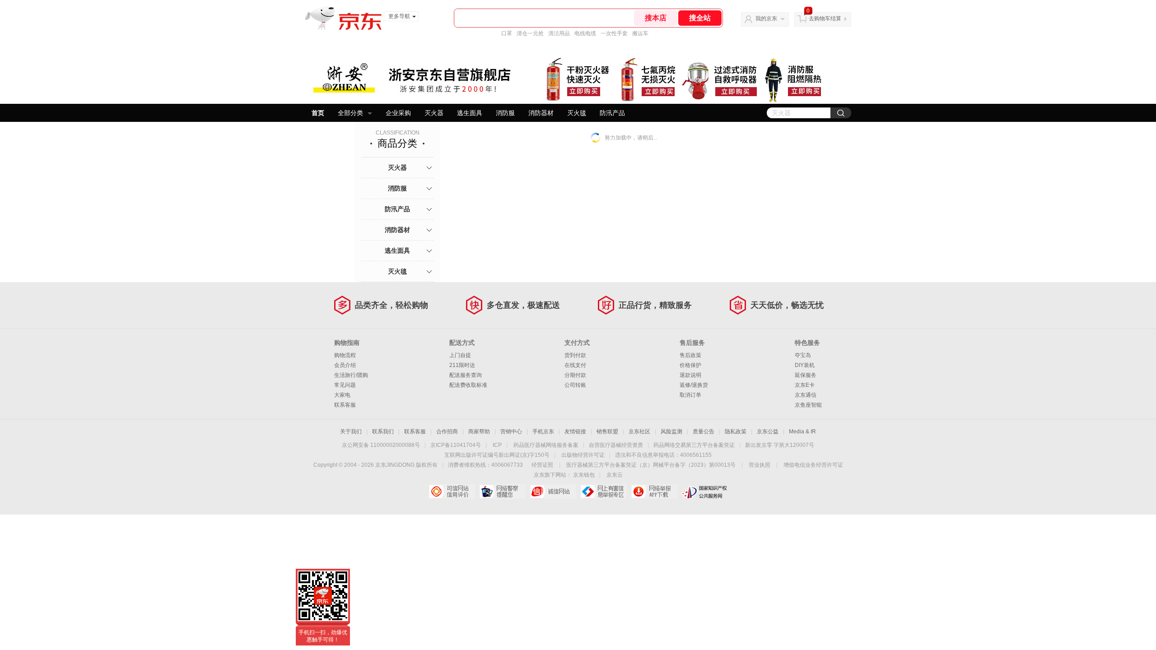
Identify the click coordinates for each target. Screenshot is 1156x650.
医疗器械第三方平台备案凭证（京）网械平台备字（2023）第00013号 (651, 465)
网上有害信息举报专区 (603, 491)
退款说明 (690, 375)
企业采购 (398, 112)
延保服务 (805, 375)
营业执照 (759, 465)
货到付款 (575, 355)
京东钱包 (584, 475)
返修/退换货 (694, 385)
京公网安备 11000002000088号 (381, 445)
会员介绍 (345, 365)
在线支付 (575, 365)
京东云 (614, 475)
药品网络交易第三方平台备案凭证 (694, 445)
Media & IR (802, 431)
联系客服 (345, 405)
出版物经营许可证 (583, 455)
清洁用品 (559, 33)
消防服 (505, 112)
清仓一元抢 (530, 33)
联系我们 (383, 431)
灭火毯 (576, 112)
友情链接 (575, 431)
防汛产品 (612, 112)
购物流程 (345, 355)
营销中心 (511, 431)
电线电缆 (585, 33)
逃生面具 (469, 112)
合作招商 (447, 431)
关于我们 (351, 431)
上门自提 (460, 355)
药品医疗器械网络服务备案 (545, 445)
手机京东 (543, 431)
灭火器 (433, 112)
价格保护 (690, 365)
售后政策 (690, 355)
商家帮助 (479, 431)
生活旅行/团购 (351, 375)
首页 (318, 112)
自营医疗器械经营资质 (616, 445)
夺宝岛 (803, 355)
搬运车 (640, 33)
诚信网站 (553, 491)
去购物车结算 (825, 18)
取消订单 (690, 395)
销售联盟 (607, 431)
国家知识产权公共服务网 (704, 491)
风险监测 (671, 431)
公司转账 (575, 385)
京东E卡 (805, 385)
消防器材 (541, 112)
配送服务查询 (465, 375)
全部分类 (350, 112)
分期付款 (575, 375)
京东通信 (805, 395)
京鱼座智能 (808, 405)
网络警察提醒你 (502, 491)
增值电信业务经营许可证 (813, 465)
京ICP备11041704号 (455, 445)
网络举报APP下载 (654, 491)
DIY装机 (805, 365)
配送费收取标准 (468, 385)
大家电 (342, 395)
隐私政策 (735, 431)
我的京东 (766, 18)
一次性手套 (614, 33)
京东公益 (767, 431)
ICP (497, 445)
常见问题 (345, 385)
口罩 (506, 33)
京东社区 (639, 431)
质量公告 (703, 431)
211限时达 (462, 365)
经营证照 (542, 465)
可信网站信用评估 (452, 491)
